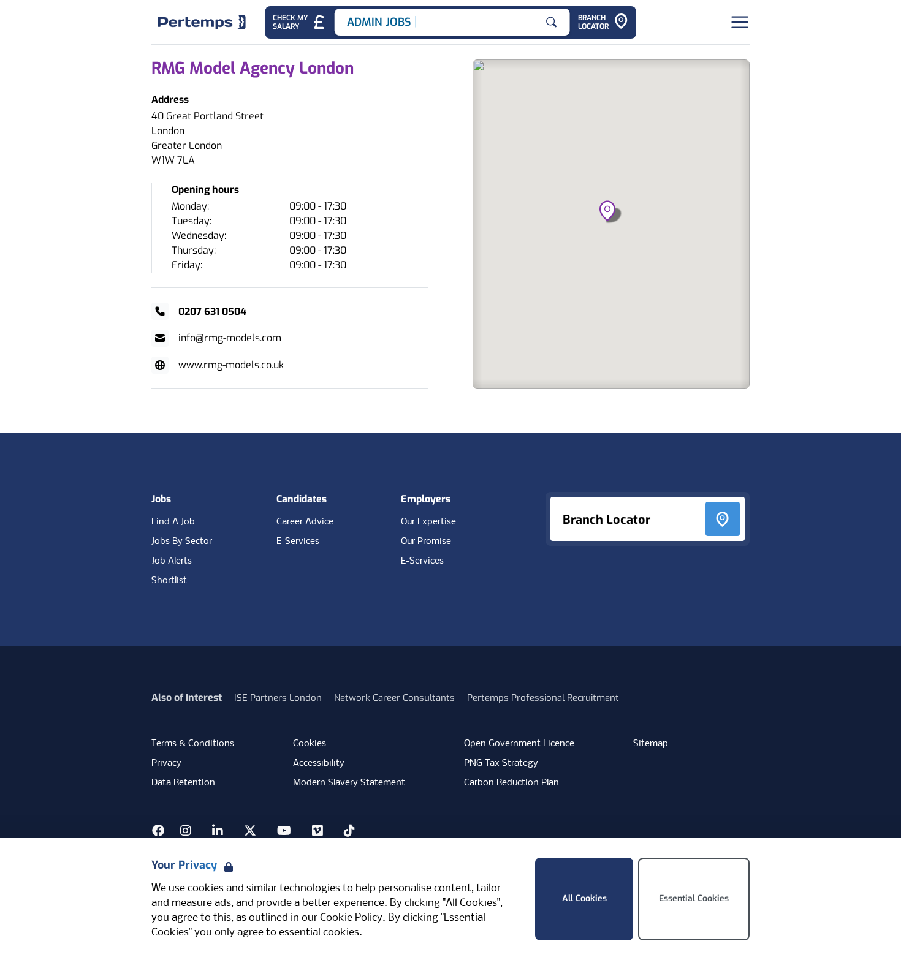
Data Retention (183, 783)
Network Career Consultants (394, 698)
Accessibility (318, 763)
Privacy (166, 763)
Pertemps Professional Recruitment (543, 698)
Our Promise (426, 541)
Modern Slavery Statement (349, 783)
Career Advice (304, 522)
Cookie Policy (351, 918)
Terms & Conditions (192, 744)
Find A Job (173, 522)
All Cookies (584, 898)
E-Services (297, 541)
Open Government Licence (519, 744)
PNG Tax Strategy (501, 763)
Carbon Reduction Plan (511, 783)
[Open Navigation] (740, 22)
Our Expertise (428, 522)
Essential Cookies (694, 898)
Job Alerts (171, 561)
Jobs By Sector (181, 541)
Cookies (309, 744)
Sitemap (650, 744)
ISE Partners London (278, 698)
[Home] (202, 22)
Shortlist (169, 581)
